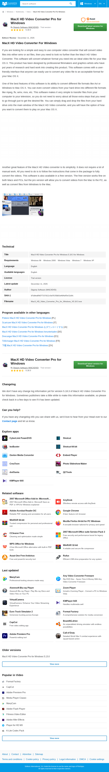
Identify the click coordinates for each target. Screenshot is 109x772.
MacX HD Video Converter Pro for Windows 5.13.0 (26, 656)
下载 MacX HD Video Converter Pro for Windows (25, 345)
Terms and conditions (12, 759)
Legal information (67, 759)
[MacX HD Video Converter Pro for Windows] (5, 24)
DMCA (82, 759)
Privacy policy (49, 759)
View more (54, 664)
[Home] (3, 12)
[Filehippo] (9, 3)
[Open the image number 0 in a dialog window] (22, 204)
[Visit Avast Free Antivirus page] (90, 20)
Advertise (26, 754)
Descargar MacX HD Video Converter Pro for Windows (28, 336)
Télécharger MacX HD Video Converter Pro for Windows (28, 341)
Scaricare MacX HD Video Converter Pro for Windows (27, 322)
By (25, 27)
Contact (15, 754)
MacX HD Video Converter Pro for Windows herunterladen (29, 332)
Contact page (9, 421)
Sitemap (39, 754)
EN (100, 4)
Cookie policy (32, 759)
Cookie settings (97, 759)
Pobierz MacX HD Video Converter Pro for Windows (26, 318)
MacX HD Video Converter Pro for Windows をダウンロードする (32, 327)
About (5, 754)
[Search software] (71, 3)
